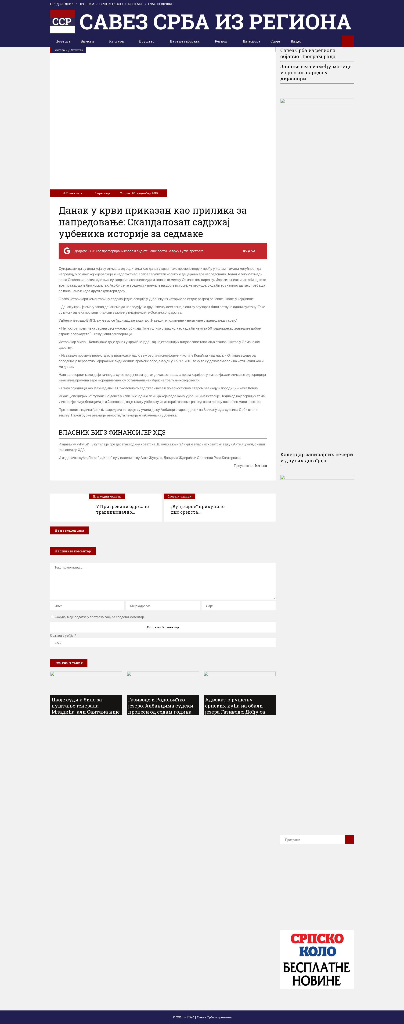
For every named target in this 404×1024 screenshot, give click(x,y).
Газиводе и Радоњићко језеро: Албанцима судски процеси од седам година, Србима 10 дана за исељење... (160, 711)
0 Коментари (73, 193)
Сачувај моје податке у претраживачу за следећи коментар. (100, 617)
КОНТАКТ (135, 4)
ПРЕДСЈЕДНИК (61, 4)
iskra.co (261, 465)
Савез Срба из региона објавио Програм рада (307, 53)
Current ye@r (63, 635)
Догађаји (61, 50)
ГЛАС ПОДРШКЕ (160, 4)
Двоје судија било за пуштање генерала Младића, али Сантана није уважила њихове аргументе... (85, 711)
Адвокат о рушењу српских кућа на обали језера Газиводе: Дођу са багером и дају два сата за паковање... (237, 711)
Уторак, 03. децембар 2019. (139, 193)
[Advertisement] (317, 894)
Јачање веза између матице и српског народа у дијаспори (315, 72)
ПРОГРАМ (86, 4)
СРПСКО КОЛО (111, 4)
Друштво (77, 50)
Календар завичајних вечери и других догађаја (316, 457)
